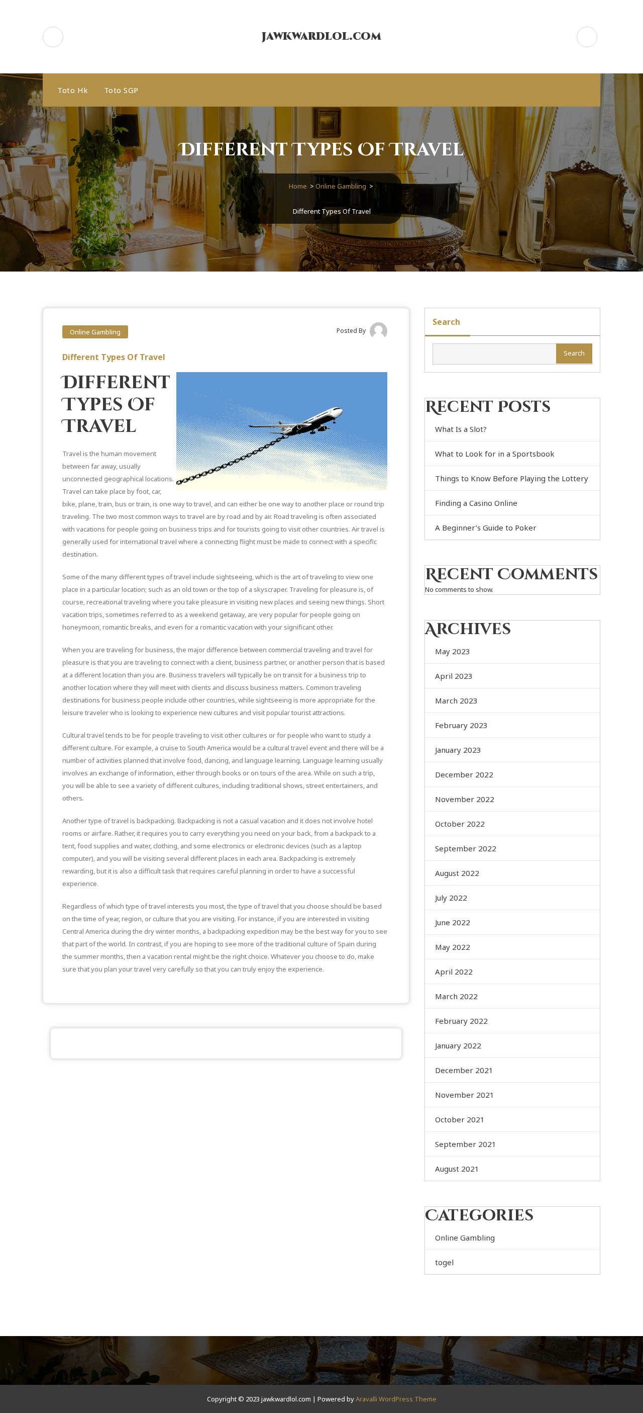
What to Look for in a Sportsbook (495, 454)
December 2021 (464, 1070)
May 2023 (452, 651)
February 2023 (461, 725)
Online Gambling (340, 186)
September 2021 (465, 1144)
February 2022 (461, 1021)
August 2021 (457, 1169)
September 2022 (465, 848)
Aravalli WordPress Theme (396, 1398)
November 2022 (464, 799)
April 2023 (454, 676)
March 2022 (456, 996)
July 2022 (451, 898)
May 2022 (452, 947)
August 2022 (457, 873)
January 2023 (458, 750)
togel (444, 1262)
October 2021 (460, 1119)
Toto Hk (72, 90)
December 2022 (464, 774)
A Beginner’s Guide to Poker (486, 527)
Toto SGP (121, 90)
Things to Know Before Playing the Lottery (511, 478)
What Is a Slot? (461, 429)
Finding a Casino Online (476, 503)
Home (298, 186)
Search (446, 321)
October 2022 (460, 824)
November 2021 (464, 1095)
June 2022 (452, 922)
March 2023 (456, 700)
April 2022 (454, 971)
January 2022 (458, 1045)
